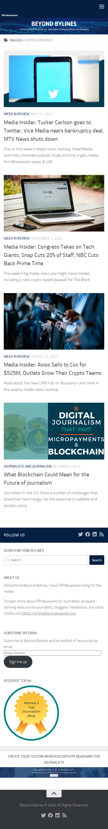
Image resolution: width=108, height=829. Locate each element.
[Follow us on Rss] (101, 534)
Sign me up (18, 662)
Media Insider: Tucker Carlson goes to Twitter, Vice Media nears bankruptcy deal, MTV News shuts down (54, 130)
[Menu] (101, 6)
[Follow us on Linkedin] (94, 534)
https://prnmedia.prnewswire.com (49, 613)
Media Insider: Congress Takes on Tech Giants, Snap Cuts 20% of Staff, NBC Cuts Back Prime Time (51, 255)
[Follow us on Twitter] (80, 534)
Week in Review (16, 114)
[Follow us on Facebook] (87, 534)
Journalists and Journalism (28, 466)
